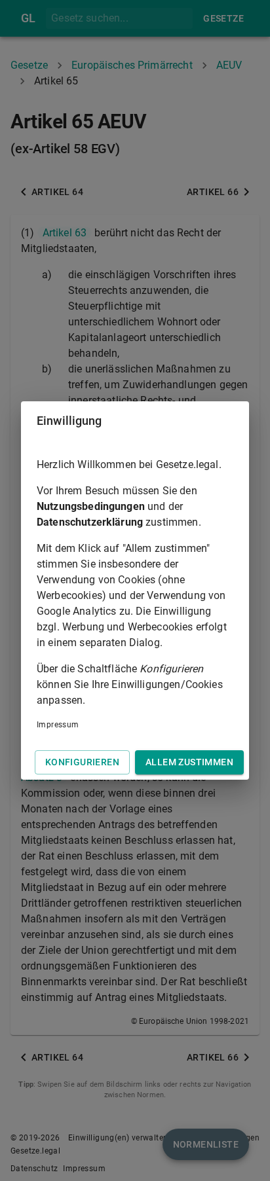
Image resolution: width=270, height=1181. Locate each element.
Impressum (58, 724)
